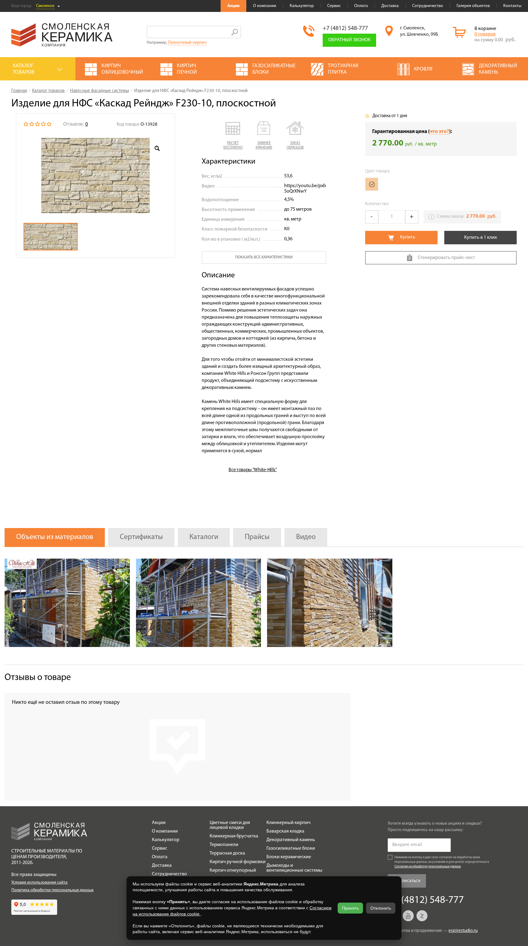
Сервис (334, 6)
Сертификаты (141, 537)
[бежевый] (371, 184)
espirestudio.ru (463, 931)
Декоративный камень (290, 839)
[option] (95, 175)
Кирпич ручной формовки (238, 861)
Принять (350, 908)
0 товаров (485, 34)
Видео (306, 537)
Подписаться (407, 881)
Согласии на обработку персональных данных (427, 866)
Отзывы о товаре (38, 677)
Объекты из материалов (54, 537)
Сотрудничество (427, 6)
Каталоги (203, 537)
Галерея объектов (473, 6)
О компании (264, 6)
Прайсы (257, 537)
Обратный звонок (349, 40)
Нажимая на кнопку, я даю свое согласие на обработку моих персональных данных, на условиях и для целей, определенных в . (441, 862)
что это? (439, 131)
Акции (233, 6)
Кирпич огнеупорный (233, 870)
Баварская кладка (285, 831)
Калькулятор (302, 6)
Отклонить (380, 908)
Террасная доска (227, 853)
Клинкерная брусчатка (234, 836)
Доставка (390, 6)
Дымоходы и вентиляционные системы (294, 868)
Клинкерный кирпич (288, 822)
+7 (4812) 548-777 (345, 28)
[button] (232, 135)
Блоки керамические (288, 857)
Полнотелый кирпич (187, 42)
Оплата (361, 6)
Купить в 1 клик (480, 237)
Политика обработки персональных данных (52, 890)
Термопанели (224, 844)
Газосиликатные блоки (290, 848)
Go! (235, 32)
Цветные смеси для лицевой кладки (230, 825)
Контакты (512, 6)
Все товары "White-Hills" (253, 469)
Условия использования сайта (39, 882)
